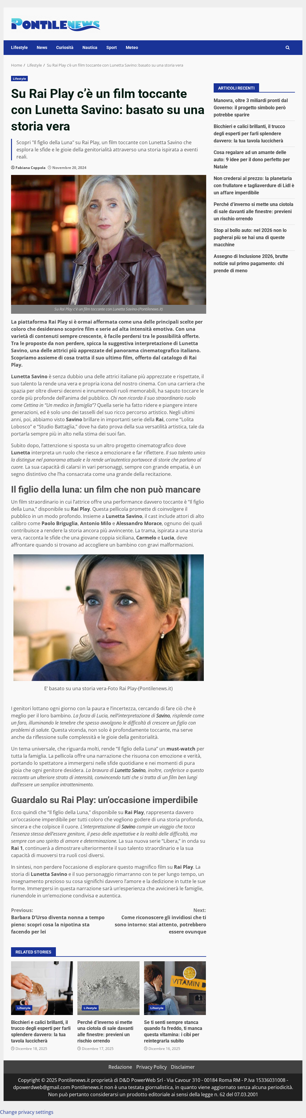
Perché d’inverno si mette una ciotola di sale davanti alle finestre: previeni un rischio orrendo (108, 988)
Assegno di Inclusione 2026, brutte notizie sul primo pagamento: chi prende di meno (251, 263)
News (42, 47)
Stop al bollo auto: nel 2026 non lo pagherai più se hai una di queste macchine (250, 237)
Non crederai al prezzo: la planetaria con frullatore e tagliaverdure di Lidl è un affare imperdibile (254, 186)
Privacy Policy (151, 1067)
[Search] (288, 47)
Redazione (120, 1067)
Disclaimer (183, 1067)
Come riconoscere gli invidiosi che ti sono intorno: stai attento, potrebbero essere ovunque (160, 921)
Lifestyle (19, 47)
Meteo (132, 47)
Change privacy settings (26, 1112)
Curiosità (65, 47)
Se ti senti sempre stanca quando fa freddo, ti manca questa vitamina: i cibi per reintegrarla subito (175, 988)
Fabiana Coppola (30, 167)
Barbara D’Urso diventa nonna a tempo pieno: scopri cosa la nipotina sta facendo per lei (58, 921)
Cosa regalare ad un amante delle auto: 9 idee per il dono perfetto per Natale (252, 160)
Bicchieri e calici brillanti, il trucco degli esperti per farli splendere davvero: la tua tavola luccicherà (42, 988)
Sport (111, 47)
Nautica (89, 47)
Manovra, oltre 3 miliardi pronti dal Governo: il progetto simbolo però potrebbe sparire (251, 108)
